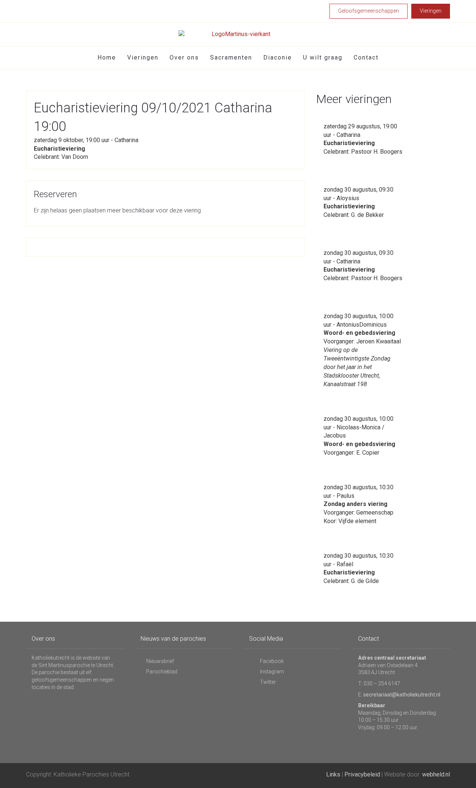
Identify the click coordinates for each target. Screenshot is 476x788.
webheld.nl (436, 774)
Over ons (184, 57)
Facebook (271, 661)
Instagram (271, 672)
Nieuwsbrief (160, 661)
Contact (366, 57)
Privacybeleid (362, 774)
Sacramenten (231, 57)
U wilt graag (322, 57)
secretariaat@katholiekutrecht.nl (401, 695)
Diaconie (277, 57)
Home (106, 57)
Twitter (267, 682)
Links (333, 774)
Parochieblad (161, 672)
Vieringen (142, 57)
